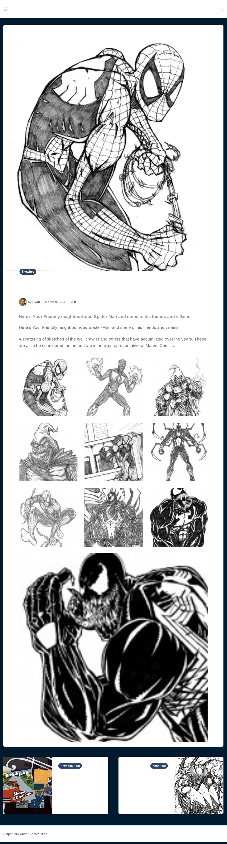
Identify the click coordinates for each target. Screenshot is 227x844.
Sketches (28, 271)
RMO (113, 9)
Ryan (36, 302)
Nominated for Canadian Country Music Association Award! (77, 790)
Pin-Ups (158, 777)
